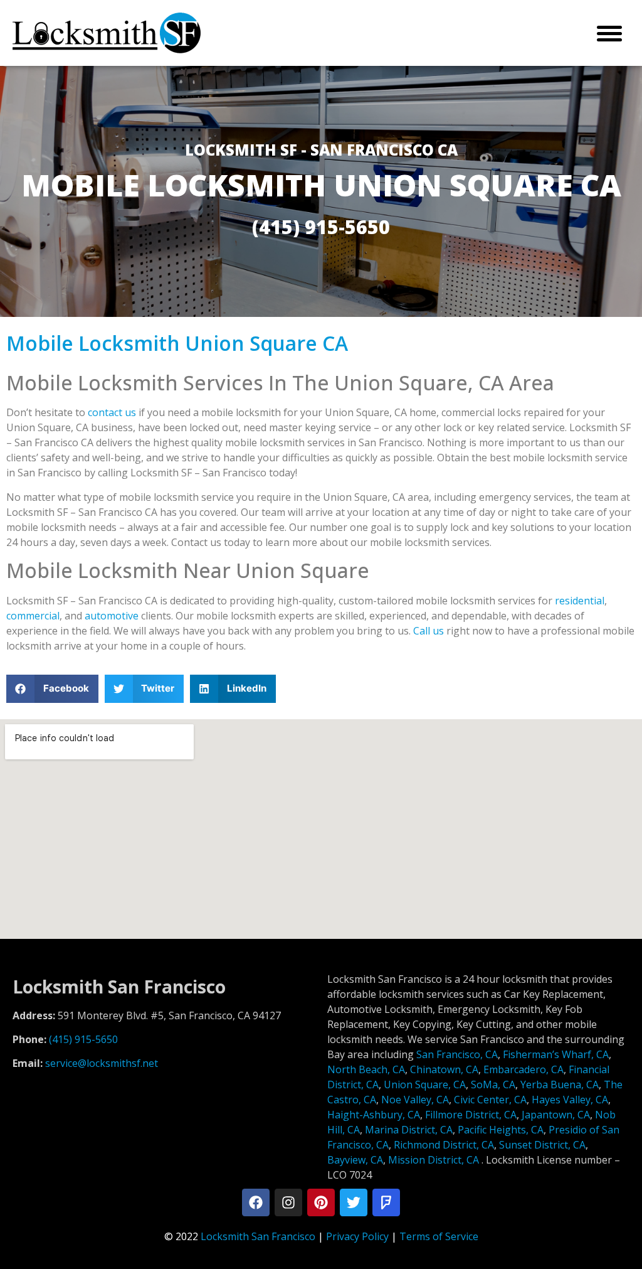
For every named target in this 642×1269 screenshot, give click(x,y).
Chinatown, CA (444, 1069)
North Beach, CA (366, 1069)
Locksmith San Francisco (258, 1236)
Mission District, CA (433, 1160)
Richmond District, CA (444, 1145)
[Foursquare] (386, 1202)
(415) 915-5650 (83, 1039)
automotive (112, 616)
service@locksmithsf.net (101, 1063)
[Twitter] (353, 1202)
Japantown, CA (556, 1115)
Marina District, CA (409, 1130)
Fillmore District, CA (471, 1115)
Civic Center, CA (490, 1099)
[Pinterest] (321, 1202)
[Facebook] (256, 1202)
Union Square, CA (425, 1084)
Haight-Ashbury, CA (373, 1115)
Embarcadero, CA (523, 1069)
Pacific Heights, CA (501, 1130)
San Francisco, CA (457, 1054)
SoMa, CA (493, 1084)
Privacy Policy (357, 1236)
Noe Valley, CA (415, 1099)
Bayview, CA (355, 1160)
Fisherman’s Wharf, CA (556, 1054)
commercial (33, 616)
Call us (428, 631)
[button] (52, 689)
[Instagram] (288, 1202)
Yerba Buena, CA (559, 1084)
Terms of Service (438, 1236)
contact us (112, 412)
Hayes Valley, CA (570, 1099)
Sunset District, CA (542, 1145)
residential (579, 601)
